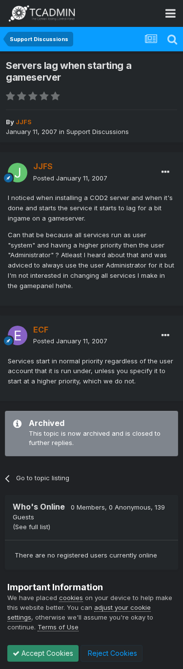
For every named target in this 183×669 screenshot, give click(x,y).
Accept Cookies (46, 653)
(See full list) (31, 527)
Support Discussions (97, 131)
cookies (71, 598)
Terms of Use (58, 627)
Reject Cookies (111, 653)
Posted (70, 178)
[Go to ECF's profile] (17, 335)
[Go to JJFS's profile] (17, 172)
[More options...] (165, 172)
